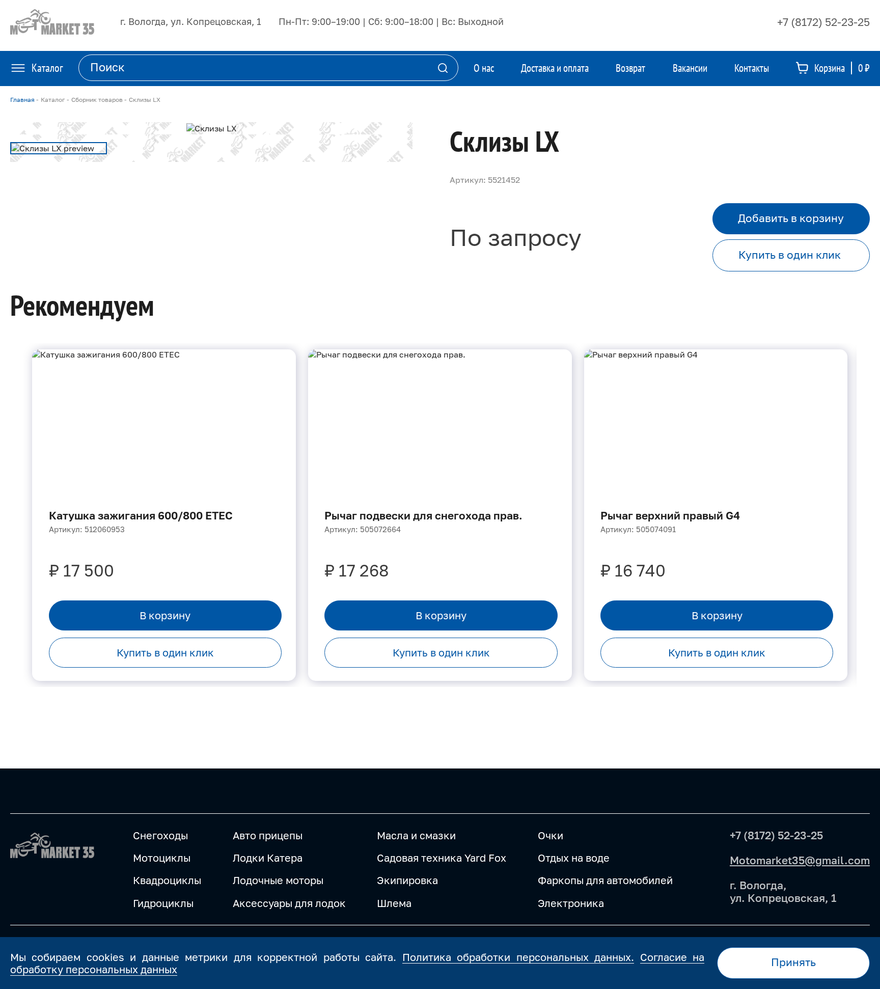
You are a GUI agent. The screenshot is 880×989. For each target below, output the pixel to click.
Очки (550, 835)
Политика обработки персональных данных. (518, 957)
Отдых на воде (574, 857)
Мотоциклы (161, 857)
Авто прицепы (267, 835)
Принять (793, 962)
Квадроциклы (167, 880)
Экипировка (407, 880)
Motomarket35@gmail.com (800, 860)
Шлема (394, 903)
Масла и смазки (416, 835)
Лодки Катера (267, 857)
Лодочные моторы (278, 880)
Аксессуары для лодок (289, 903)
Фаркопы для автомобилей (605, 880)
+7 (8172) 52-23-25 (823, 22)
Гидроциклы (163, 903)
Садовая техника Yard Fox (441, 857)
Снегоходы (160, 835)
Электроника (571, 903)
